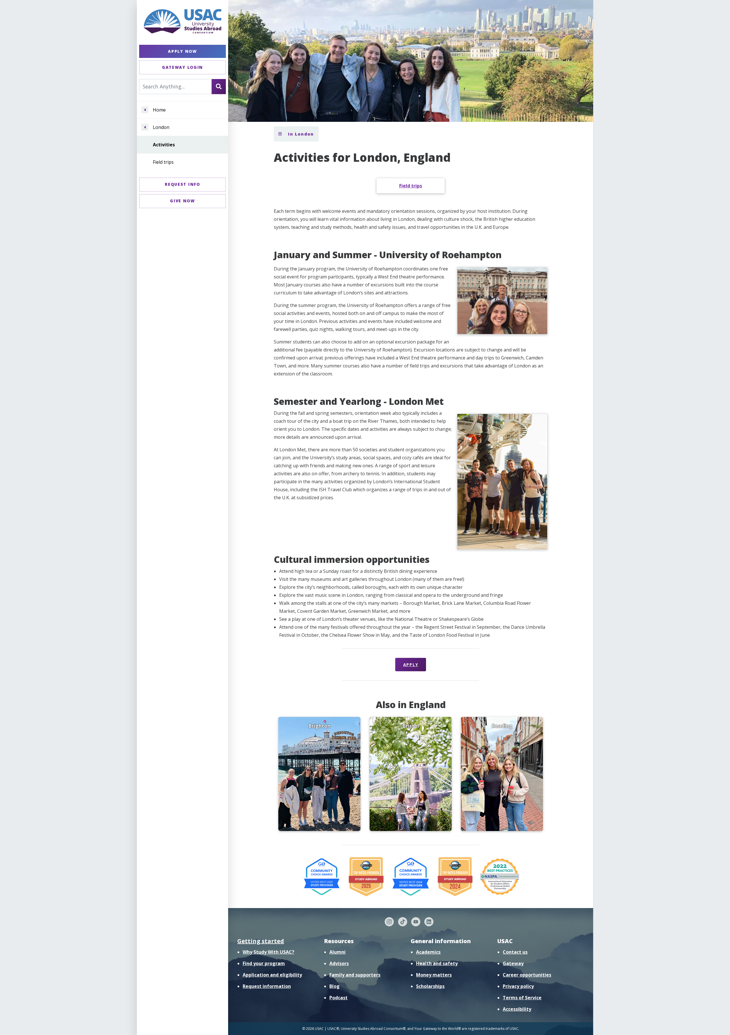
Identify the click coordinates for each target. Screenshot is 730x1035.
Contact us (515, 952)
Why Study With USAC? (268, 952)
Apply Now (182, 51)
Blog (334, 986)
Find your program (264, 963)
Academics (428, 952)
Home (159, 110)
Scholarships (430, 986)
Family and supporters (354, 975)
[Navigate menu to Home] (145, 110)
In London (300, 134)
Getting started (260, 941)
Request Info (182, 184)
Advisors (339, 963)
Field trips (163, 162)
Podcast (338, 997)
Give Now (182, 200)
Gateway (513, 963)
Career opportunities (527, 975)
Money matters (434, 975)
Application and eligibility (272, 975)
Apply (410, 664)
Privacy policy (518, 986)
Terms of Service (522, 997)
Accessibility (517, 1009)
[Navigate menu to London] (145, 127)
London (161, 127)
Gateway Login (182, 67)
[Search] (219, 86)
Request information (267, 986)
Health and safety (437, 963)
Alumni (337, 952)
